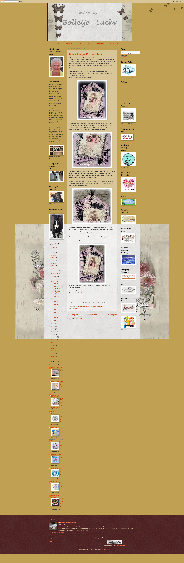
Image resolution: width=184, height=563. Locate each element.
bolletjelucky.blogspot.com (83, 306)
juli (54, 323)
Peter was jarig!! (61, 430)
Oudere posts (112, 315)
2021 (52, 260)
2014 (52, 351)
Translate (127, 57)
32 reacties (100, 306)
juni (54, 326)
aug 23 (56, 296)
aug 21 (56, 299)
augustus (55, 281)
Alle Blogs (52, 541)
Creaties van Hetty (56, 367)
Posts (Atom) (78, 318)
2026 (52, 247)
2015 (52, 348)
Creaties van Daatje (57, 381)
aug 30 (56, 283)
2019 (52, 266)
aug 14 (56, 307)
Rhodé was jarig (61, 444)
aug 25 (56, 286)
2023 (52, 255)
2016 (52, 345)
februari (55, 337)
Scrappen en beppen (55, 496)
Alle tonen (60, 511)
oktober (55, 276)
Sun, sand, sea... (61, 485)
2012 (52, 356)
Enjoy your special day (61, 418)
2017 (52, 343)
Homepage (93, 315)
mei (54, 329)
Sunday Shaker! (61, 472)
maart (54, 334)
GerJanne (54, 427)
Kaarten (69, 43)
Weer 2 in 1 (61, 456)
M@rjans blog (55, 441)
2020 (52, 263)
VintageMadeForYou (120, 545)
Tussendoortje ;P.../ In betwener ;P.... (90, 54)
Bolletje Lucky (55, 482)
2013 (52, 353)
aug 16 (56, 304)
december (56, 271)
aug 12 (56, 309)
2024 (52, 252)
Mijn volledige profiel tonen (56, 532)
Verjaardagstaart (61, 371)
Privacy (89, 43)
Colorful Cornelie (56, 468)
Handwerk (58, 43)
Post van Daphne (56, 454)
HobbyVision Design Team (55, 395)
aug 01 (56, 320)
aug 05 (56, 317)
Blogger (104, 549)
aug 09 (56, 312)
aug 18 (56, 301)
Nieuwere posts (72, 315)
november (56, 273)
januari (55, 339)
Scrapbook (100, 43)
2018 (52, 268)
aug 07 (56, 315)
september (56, 279)
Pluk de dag (61, 384)
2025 (52, 250)
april (54, 331)
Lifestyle (79, 43)
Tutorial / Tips (114, 43)
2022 (52, 258)
